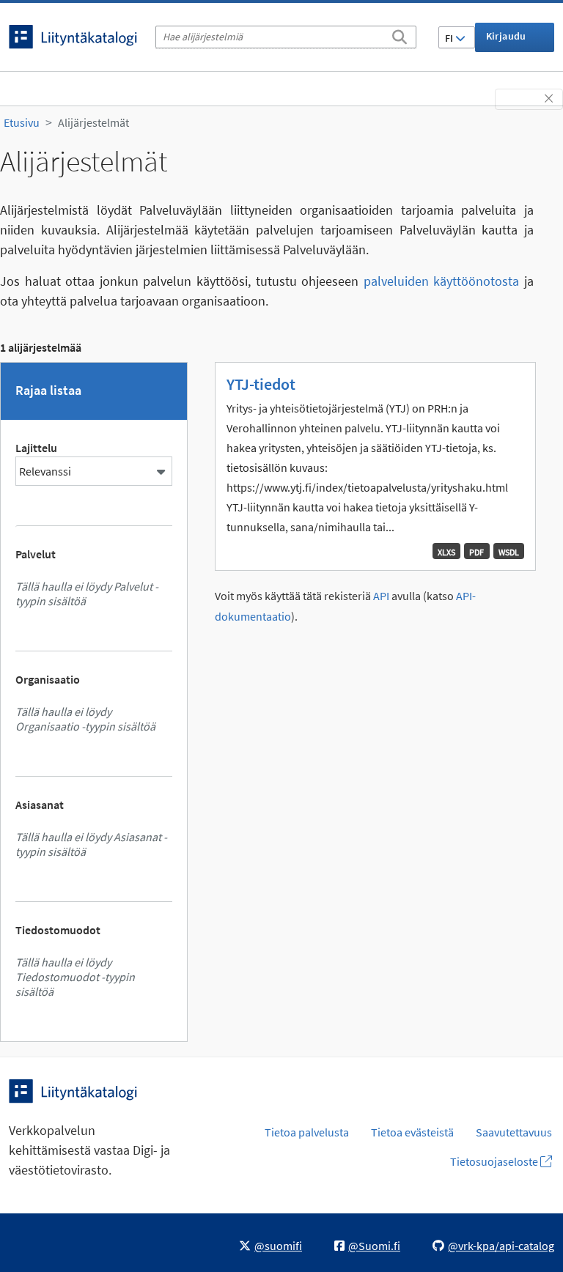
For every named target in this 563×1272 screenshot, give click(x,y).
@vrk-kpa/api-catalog (501, 1245)
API (381, 596)
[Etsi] (399, 34)
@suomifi (278, 1245)
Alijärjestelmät (93, 122)
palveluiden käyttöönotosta (442, 281)
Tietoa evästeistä (412, 1132)
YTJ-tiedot (261, 384)
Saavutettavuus (514, 1132)
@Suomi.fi (374, 1245)
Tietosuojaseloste (495, 1161)
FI (450, 38)
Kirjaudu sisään (506, 40)
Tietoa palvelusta (307, 1132)
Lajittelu (36, 447)
